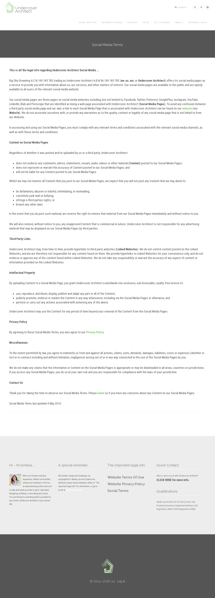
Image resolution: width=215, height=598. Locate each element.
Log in (121, 581)
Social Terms (118, 491)
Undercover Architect (22, 7)
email (100, 393)
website (187, 108)
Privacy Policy (95, 332)
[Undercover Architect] (107, 566)
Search (182, 7)
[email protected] (74, 490)
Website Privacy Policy (126, 484)
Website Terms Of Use (126, 477)
